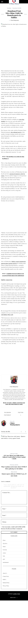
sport (4, 559)
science (4, 553)
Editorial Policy (6, 582)
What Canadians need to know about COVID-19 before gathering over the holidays (14, 467)
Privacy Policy (6, 585)
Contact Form (6, 576)
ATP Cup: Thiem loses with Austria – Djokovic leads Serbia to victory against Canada (14, 457)
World (4, 546)
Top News (9, 8)
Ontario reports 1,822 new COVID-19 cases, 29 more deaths (14, 474)
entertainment (6, 562)
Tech (4, 556)
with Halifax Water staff (7, 314)
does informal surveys (16, 132)
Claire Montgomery (15, 20)
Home (4, 540)
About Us (5, 573)
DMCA (4, 579)
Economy (5, 549)
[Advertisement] (14, 54)
